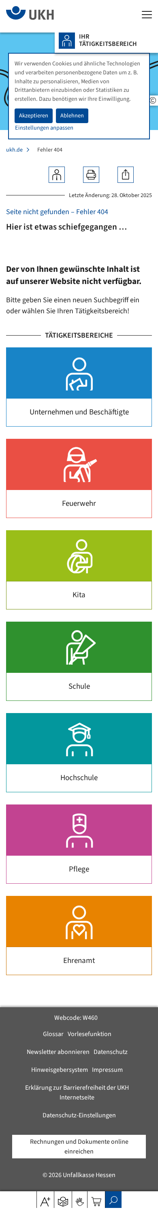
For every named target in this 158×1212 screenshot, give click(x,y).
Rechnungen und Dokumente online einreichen (79, 1146)
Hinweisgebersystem (59, 1069)
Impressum (107, 1069)
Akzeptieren (33, 115)
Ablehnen (72, 115)
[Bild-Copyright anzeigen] (152, 100)
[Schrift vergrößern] (45, 1199)
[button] (63, 1199)
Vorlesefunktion (89, 1034)
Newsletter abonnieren (58, 1051)
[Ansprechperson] (57, 175)
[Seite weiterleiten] (125, 175)
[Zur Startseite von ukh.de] (42, 16)
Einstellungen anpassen (44, 128)
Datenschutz (111, 1051)
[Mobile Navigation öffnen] (147, 15)
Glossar (53, 1034)
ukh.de (14, 150)
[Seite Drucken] (91, 175)
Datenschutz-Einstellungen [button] (79, 1115)
